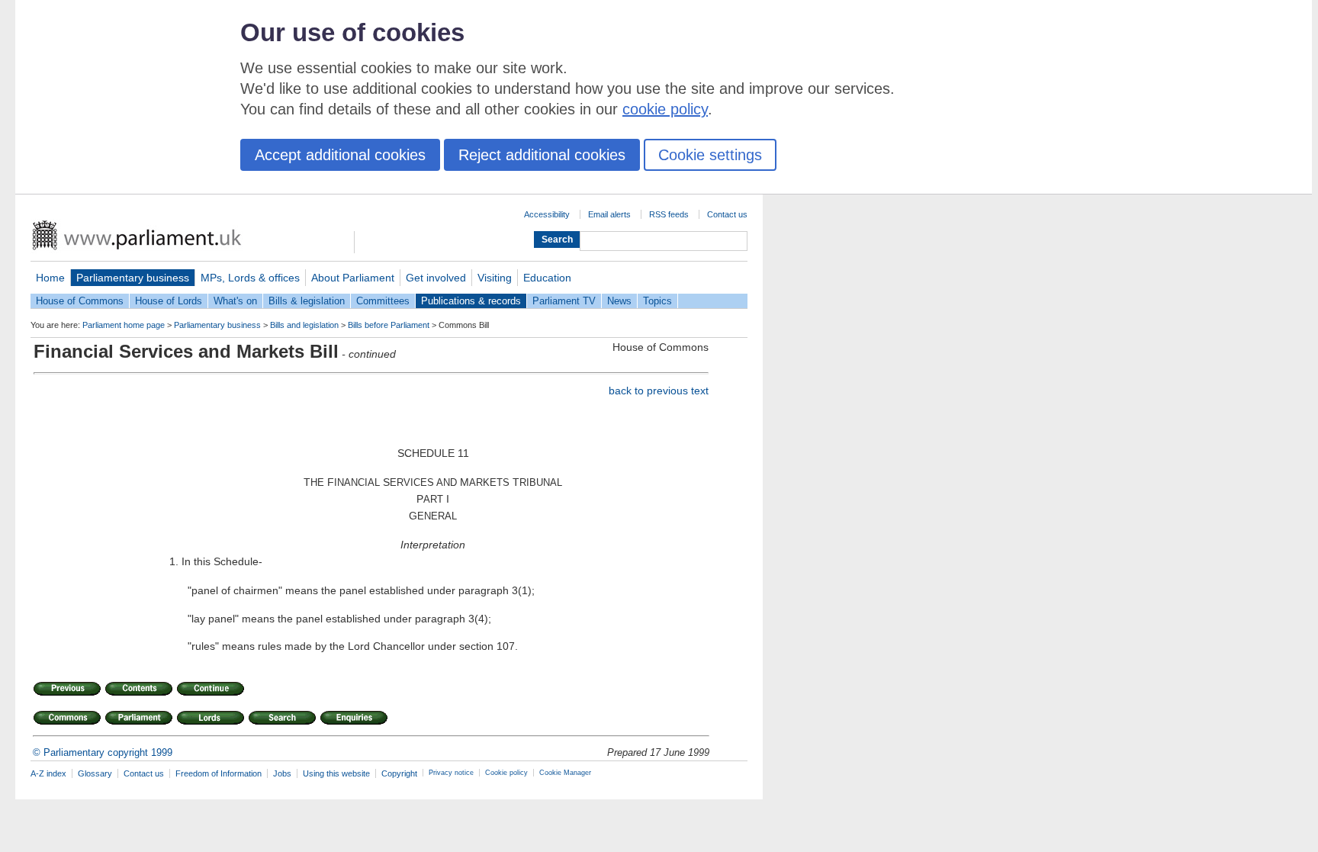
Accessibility (547, 214)
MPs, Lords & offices (250, 278)
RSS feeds (669, 214)
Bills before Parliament (388, 325)
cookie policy (665, 109)
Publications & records (471, 301)
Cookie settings (710, 154)
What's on (235, 301)
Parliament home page (123, 325)
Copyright (399, 773)
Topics (657, 301)
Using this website (336, 773)
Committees (383, 301)
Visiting (494, 278)
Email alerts (609, 214)
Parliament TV (564, 301)
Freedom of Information (218, 773)
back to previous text (659, 390)
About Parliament (352, 278)
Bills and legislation (304, 325)
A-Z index (48, 773)
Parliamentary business (132, 278)
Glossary (95, 773)
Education (547, 278)
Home (50, 278)
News (619, 301)
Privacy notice (451, 772)
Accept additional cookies (340, 154)
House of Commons (80, 301)
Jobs (282, 773)
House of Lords (168, 301)
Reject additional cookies (541, 154)
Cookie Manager (565, 772)
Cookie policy (506, 772)
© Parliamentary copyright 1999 (102, 752)
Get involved (436, 278)
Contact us (727, 214)
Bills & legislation (306, 301)
